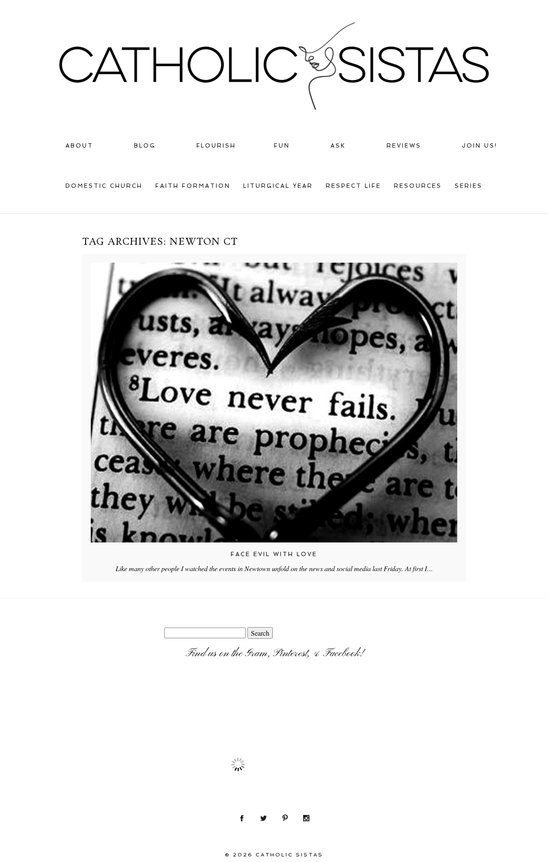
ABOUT (79, 145)
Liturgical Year (278, 186)
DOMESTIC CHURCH (104, 186)
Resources (418, 186)
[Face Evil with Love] (274, 402)
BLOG (145, 145)
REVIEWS (404, 145)
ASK (338, 145)
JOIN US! (479, 145)
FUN (282, 145)
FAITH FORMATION (192, 186)
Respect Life (353, 186)
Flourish (216, 145)
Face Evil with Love (274, 554)
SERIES (468, 186)
